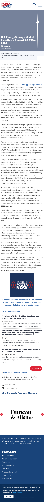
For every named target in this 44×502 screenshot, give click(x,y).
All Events (36, 368)
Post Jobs (6, 469)
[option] (22, 414)
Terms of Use (7, 479)
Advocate (6, 462)
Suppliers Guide (8, 465)
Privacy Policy (7, 475)
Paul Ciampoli (7, 49)
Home (3, 53)
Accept (8, 496)
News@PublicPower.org (13, 388)
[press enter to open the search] (34, 5)
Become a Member (9, 456)
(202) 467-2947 (10, 384)
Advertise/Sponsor (9, 459)
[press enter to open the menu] (40, 5)
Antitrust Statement (9, 472)
